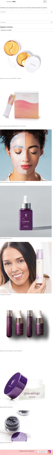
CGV (28, 453)
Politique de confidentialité (20, 453)
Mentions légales (10, 453)
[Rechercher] (51, 12)
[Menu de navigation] (44, 1)
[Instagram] (49, 451)
